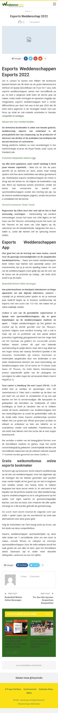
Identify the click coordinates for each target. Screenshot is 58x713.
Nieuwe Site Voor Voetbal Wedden (18, 121)
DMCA (29, 693)
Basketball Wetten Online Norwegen (19, 283)
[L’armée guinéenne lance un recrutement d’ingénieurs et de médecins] (42, 628)
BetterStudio (35, 704)
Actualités (36, 621)
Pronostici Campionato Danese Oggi (19, 158)
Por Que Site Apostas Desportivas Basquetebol (43, 600)
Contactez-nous (46, 689)
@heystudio (36, 677)
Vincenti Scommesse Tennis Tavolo (18, 204)
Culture (9, 621)
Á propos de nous (13, 689)
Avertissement (29, 689)
